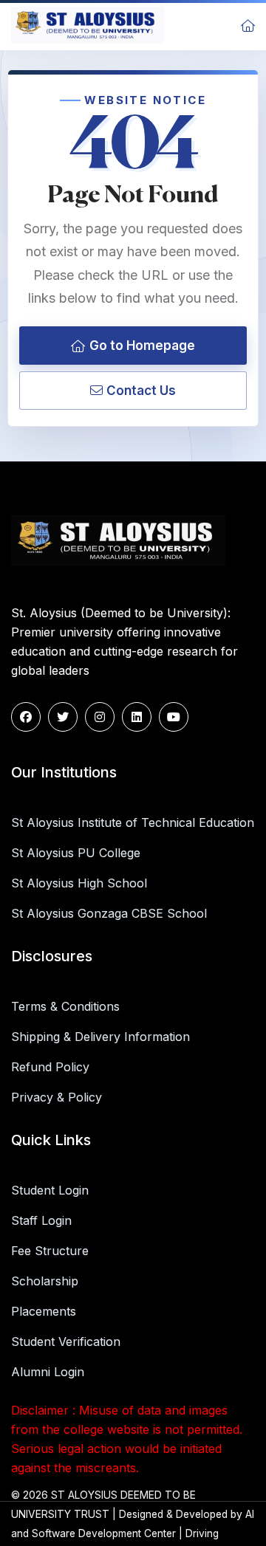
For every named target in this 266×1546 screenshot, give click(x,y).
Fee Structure (50, 1250)
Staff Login (41, 1220)
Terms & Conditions (65, 1006)
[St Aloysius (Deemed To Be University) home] (87, 25)
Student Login (50, 1190)
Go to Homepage (142, 345)
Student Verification (65, 1341)
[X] (63, 717)
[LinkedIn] (136, 717)
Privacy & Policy (56, 1097)
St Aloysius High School (79, 883)
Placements (43, 1311)
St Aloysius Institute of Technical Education (132, 822)
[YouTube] (173, 717)
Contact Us (141, 390)
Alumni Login (47, 1371)
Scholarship (44, 1281)
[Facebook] (26, 717)
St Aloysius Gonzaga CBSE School (109, 913)
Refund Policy (50, 1066)
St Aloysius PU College (75, 852)
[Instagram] (100, 717)
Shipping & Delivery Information (100, 1036)
